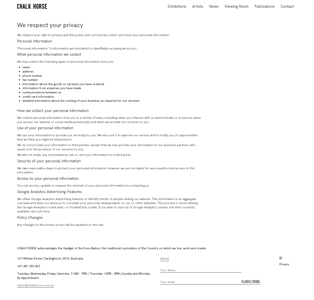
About (164, 259)
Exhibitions (177, 6)
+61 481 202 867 (28, 266)
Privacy (284, 264)
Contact (287, 6)
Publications (264, 6)
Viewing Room (236, 6)
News (214, 6)
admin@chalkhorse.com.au (35, 285)
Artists (197, 6)
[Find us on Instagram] (280, 258)
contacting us (139, 185)
